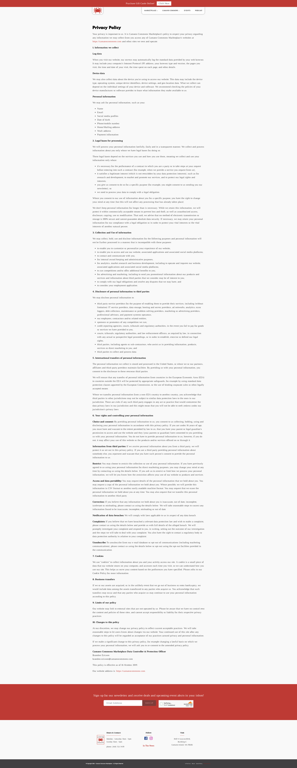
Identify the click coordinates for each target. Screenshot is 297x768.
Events (187, 10)
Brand (193, 763)
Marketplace (150, 10)
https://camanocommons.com (106, 41)
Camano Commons (170, 10)
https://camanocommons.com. (131, 671)
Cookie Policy (199, 763)
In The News (148, 745)
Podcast (198, 10)
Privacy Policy (207, 763)
